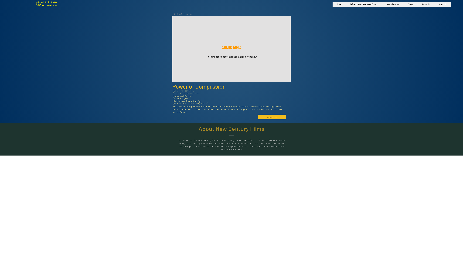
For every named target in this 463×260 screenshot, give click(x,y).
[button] (410, 4)
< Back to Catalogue (182, 14)
